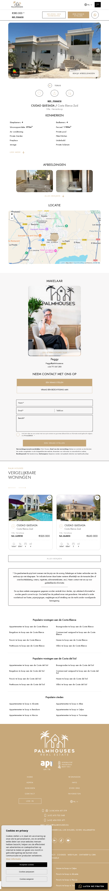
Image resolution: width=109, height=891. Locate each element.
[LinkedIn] (54, 840)
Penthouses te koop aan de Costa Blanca (26, 646)
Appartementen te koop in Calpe (70, 710)
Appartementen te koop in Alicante (24, 704)
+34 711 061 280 (55, 366)
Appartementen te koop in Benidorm (24, 710)
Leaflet (62, 263)
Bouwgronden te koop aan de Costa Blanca (74, 627)
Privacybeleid (28, 435)
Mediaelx (54, 858)
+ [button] (12, 214)
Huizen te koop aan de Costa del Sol (72, 679)
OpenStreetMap (79, 263)
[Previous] (12, 487)
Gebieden (30, 788)
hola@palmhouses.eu (57, 825)
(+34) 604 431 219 (58, 810)
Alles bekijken (54, 558)
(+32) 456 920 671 (56, 820)
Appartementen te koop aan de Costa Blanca (28, 627)
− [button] (12, 218)
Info (74, 782)
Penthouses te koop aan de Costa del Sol (27, 685)
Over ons (74, 788)
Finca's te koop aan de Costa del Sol (25, 679)
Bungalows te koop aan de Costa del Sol (26, 671)
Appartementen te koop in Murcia (23, 715)
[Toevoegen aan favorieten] (49, 498)
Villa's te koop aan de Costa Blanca (71, 646)
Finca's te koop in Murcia (66, 880)
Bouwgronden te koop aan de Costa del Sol (75, 665)
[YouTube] (61, 840)
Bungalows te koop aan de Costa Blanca (26, 632)
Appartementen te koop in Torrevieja (71, 715)
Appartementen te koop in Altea (69, 704)
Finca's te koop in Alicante (67, 874)
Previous (11, 50)
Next (98, 50)
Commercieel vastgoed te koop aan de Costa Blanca (75, 633)
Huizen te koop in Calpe (66, 868)
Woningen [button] (74, 777)
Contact (30, 793)
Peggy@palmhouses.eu (54, 363)
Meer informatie (13, 859)
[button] (54, 93)
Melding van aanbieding (54, 15)
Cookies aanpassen (26, 871)
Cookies (61, 854)
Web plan (72, 854)
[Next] (22, 487)
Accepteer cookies (27, 864)
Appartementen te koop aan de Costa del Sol (28, 665)
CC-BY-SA (96, 263)
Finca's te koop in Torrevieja (68, 886)
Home (30, 777)
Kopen (30, 782)
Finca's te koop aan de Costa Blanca (25, 640)
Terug (58, 85)
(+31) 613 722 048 (56, 815)
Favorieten (74, 793)
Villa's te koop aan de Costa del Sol (71, 685)
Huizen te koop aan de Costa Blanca (71, 640)
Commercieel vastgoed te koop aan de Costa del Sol (77, 672)
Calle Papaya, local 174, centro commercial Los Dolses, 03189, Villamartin (55, 830)
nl (88, 4)
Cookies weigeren (27, 879)
